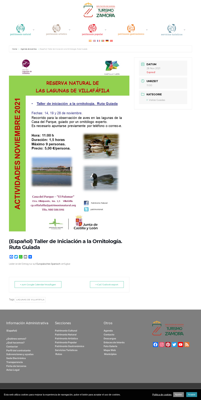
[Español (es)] (90, 40)
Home (15, 49)
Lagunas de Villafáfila (30, 300)
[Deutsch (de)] (107, 40)
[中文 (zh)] (111, 40)
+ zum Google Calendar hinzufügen (38, 284)
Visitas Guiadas (157, 100)
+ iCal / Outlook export (106, 284)
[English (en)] (94, 40)
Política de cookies (162, 394)
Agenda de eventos (29, 49)
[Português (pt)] (102, 40)
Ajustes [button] (178, 394)
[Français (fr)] (98, 40)
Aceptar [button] (191, 394)
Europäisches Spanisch (48, 264)
